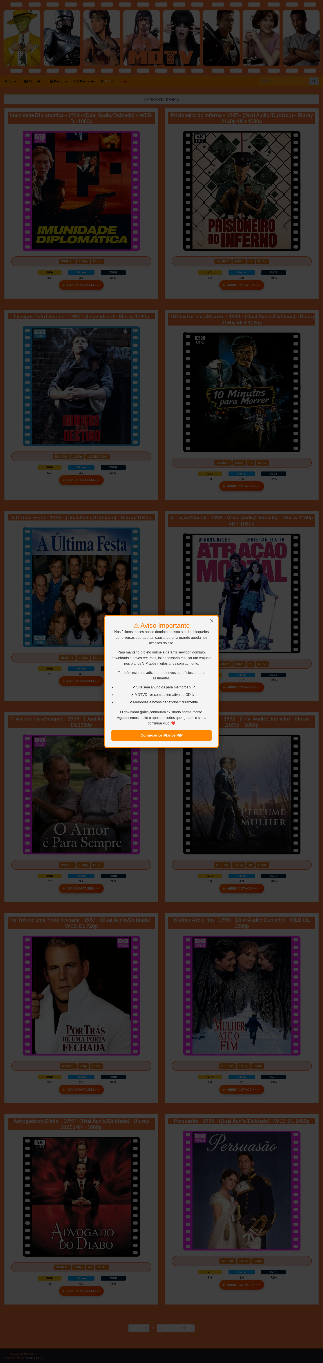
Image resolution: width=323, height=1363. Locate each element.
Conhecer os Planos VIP (162, 735)
